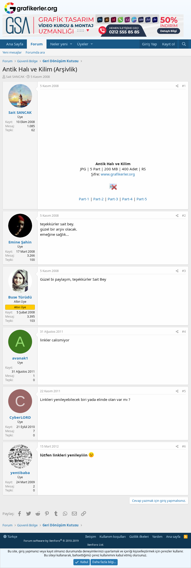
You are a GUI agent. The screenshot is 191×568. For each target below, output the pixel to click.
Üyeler (82, 43)
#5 (184, 391)
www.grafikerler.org (118, 174)
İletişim (90, 536)
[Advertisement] (113, 126)
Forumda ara (35, 52)
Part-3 (113, 198)
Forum (37, 43)
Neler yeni (59, 43)
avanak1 (20, 358)
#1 (184, 86)
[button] (71, 44)
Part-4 (127, 198)
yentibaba (20, 472)
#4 (184, 331)
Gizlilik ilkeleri (139, 536)
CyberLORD (20, 417)
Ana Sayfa (14, 43)
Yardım (157, 536)
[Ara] (184, 44)
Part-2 (98, 198)
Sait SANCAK (15, 76)
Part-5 (142, 198)
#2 (184, 215)
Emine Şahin (20, 241)
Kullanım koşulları (112, 536)
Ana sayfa (173, 536)
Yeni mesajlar (12, 52)
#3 (184, 271)
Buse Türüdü (20, 297)
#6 (184, 446)
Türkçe (12, 536)
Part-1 (84, 198)
